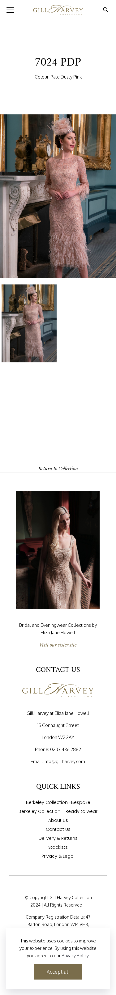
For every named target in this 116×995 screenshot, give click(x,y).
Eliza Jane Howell (58, 632)
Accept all (58, 971)
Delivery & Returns (58, 838)
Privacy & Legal (58, 856)
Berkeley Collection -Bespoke (58, 802)
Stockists (58, 847)
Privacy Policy (75, 956)
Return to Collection (58, 468)
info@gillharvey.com (64, 761)
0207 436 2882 (65, 749)
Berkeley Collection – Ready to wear (58, 811)
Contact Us (58, 829)
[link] (58, 550)
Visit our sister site (57, 645)
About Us (58, 820)
